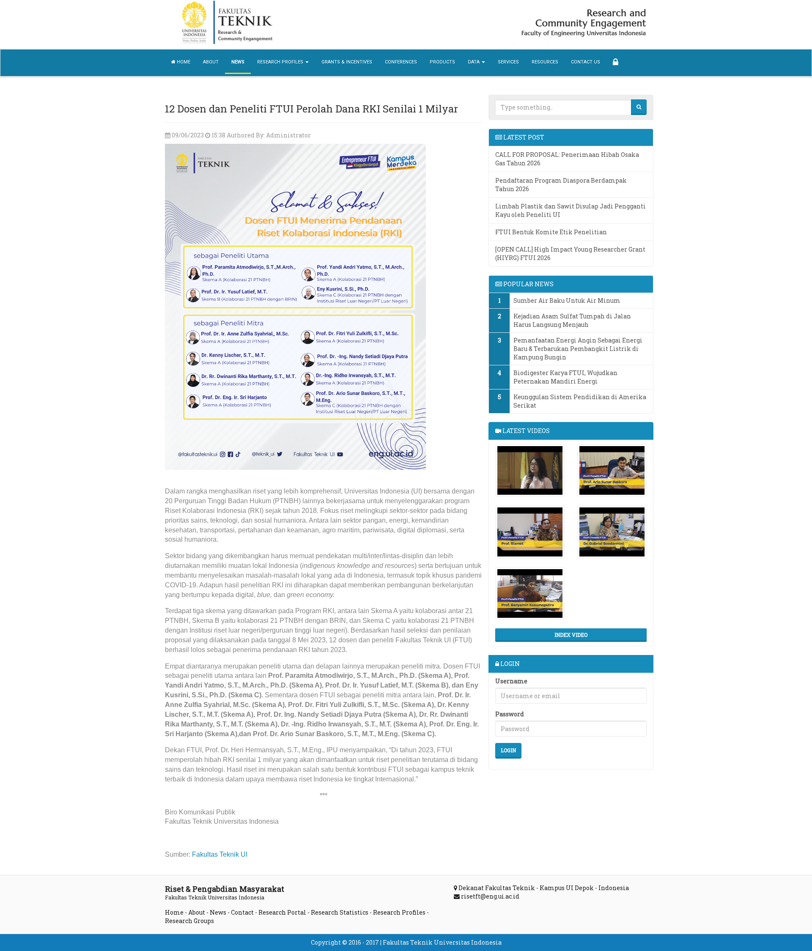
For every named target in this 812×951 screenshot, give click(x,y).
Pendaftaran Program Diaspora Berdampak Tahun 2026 (561, 184)
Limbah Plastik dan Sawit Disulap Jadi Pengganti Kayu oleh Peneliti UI (570, 210)
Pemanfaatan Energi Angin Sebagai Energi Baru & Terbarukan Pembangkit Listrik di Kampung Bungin (577, 348)
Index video (570, 634)
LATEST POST (523, 137)
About (211, 62)
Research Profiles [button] (280, 62)
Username (511, 681)
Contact (242, 912)
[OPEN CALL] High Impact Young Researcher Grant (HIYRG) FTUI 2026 (570, 253)
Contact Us (585, 62)
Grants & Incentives (346, 62)
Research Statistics (339, 912)
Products (442, 62)
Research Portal (282, 912)
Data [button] (474, 62)
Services (508, 62)
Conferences (401, 62)
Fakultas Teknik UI (219, 854)
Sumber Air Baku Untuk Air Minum (566, 300)
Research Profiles (399, 912)
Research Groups (189, 921)
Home (183, 62)
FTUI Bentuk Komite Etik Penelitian (551, 232)
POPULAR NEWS (528, 284)
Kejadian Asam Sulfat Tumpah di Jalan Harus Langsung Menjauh (572, 320)
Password (509, 714)
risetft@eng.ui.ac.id (490, 896)
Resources (545, 62)
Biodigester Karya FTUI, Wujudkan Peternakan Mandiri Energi (565, 377)
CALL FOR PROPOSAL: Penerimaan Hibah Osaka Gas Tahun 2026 (567, 159)
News (237, 62)
